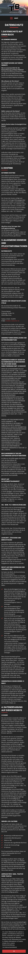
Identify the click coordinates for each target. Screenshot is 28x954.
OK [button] (14, 951)
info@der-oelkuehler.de (12, 321)
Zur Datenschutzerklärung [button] (9, 947)
